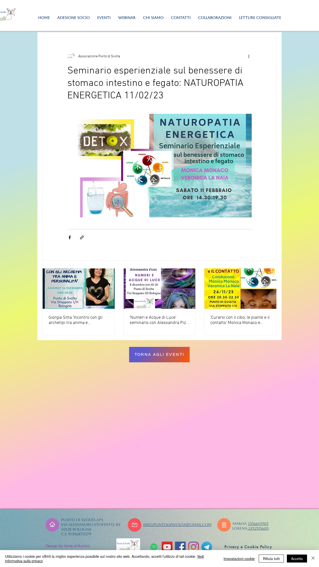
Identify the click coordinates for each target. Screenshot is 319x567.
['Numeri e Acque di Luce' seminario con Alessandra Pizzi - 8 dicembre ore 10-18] (160, 288)
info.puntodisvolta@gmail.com (177, 524)
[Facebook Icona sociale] (180, 547)
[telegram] (206, 547)
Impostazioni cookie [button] (239, 558)
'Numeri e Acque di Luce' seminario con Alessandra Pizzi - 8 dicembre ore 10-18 (159, 320)
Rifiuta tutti (271, 558)
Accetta (297, 558)
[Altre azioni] (249, 56)
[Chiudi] (313, 558)
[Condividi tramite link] (82, 237)
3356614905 (258, 523)
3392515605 (258, 528)
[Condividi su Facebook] (69, 237)
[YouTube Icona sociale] (167, 547)
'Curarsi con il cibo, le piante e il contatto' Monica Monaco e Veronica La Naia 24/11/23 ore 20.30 (240, 320)
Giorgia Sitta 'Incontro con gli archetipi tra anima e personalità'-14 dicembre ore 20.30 (76, 320)
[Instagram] (193, 547)
